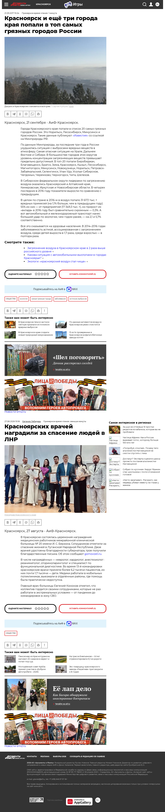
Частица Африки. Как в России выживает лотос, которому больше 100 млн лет (140, 440)
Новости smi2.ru (15, 411)
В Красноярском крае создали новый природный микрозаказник (35, 333)
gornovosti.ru (93, 553)
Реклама (44, 756)
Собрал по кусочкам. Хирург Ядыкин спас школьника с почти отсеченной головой (141, 472)
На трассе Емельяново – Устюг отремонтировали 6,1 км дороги (85, 657)
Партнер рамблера (54, 800)
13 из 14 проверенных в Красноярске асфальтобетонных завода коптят (85, 335)
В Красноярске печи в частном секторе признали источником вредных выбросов (33, 324)
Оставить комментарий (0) (82, 274)
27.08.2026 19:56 (12, 421)
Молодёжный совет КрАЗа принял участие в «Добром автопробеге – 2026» (32, 669)
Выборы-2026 (59, 756)
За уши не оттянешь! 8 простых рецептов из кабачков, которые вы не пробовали (141, 429)
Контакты (32, 756)
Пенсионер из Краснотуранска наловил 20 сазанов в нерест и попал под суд (34, 659)
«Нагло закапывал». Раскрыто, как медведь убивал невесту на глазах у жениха (141, 482)
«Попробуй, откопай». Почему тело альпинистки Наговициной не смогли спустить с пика (140, 450)
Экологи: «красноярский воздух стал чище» (56, 261)
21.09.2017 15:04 (12, 13)
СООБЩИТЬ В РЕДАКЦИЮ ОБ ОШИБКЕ (87, 756)
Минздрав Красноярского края (20, 515)
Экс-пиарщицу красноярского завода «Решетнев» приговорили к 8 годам (86, 669)
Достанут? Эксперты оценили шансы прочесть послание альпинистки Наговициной (141, 461)
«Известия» (80, 135)
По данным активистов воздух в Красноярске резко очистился (85, 323)
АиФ (71, 106)
